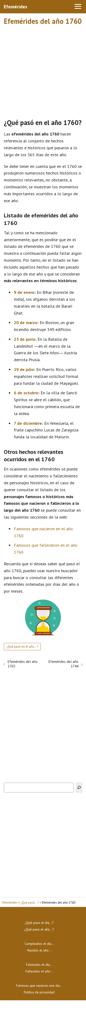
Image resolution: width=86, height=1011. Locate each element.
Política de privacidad (39, 992)
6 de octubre (26, 392)
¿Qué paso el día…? (39, 923)
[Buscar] (79, 787)
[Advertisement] (43, 70)
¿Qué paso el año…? (39, 929)
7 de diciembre (28, 423)
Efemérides (15, 7)
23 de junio (24, 339)
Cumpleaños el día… (39, 943)
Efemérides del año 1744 (63, 663)
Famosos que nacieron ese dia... (39, 985)
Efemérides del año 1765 (23, 663)
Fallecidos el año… (39, 971)
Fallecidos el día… (39, 964)
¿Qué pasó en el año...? (22, 647)
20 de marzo (25, 322)
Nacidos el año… (39, 950)
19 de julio (24, 369)
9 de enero (24, 292)
